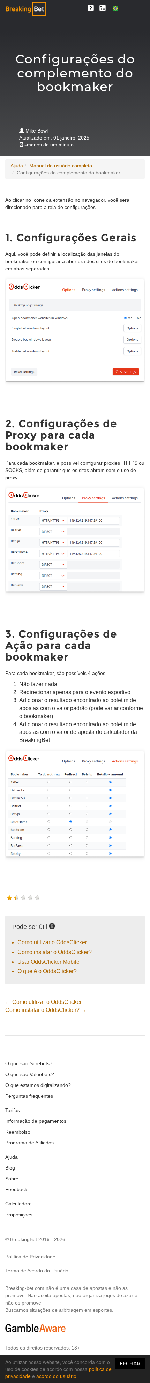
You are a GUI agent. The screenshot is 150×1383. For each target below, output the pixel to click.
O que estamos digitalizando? (38, 1085)
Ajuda (16, 165)
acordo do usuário (56, 1376)
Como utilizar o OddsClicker (52, 942)
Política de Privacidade (30, 1257)
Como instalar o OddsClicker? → (46, 1010)
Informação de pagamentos (35, 1121)
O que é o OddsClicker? (47, 971)
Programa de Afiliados (29, 1142)
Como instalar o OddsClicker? (54, 952)
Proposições (18, 1214)
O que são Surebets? (28, 1063)
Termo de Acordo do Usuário (36, 1270)
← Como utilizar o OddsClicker (43, 1002)
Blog (10, 1168)
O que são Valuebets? (29, 1074)
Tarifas (12, 1110)
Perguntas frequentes (29, 1096)
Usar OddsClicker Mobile (48, 962)
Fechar (130, 1363)
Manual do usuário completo (60, 165)
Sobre (11, 1178)
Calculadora (18, 1204)
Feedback (16, 1189)
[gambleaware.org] (35, 1328)
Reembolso (17, 1132)
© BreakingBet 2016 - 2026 (35, 1239)
